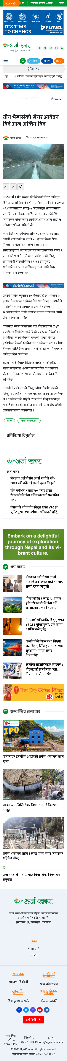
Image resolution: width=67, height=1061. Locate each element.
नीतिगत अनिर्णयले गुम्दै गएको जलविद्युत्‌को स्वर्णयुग (30, 76)
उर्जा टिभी (31, 1019)
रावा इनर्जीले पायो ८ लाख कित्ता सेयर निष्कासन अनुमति (31, 877)
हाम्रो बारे (33, 949)
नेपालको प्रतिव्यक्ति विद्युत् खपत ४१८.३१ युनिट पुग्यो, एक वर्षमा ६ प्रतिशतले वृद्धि (34, 510)
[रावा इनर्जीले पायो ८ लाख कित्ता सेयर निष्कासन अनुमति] (33, 867)
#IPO (9, 421)
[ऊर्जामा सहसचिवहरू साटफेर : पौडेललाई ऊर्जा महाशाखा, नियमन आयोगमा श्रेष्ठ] (12, 670)
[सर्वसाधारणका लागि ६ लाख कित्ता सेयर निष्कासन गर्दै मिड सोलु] (33, 832)
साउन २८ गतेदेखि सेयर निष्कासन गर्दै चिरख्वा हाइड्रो (30, 807)
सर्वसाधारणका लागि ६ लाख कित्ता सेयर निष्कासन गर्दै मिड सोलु (33, 856)
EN (60, 61)
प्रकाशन (35, 61)
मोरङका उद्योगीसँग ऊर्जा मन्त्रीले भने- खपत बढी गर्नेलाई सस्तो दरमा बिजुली (32, 481)
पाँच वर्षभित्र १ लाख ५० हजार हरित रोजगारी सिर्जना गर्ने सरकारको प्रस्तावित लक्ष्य (34, 496)
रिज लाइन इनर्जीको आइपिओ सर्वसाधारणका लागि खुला (33, 759)
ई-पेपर (48, 61)
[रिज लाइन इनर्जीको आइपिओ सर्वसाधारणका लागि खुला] (33, 735)
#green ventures (29, 421)
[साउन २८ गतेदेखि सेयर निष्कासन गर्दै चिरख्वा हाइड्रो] (33, 784)
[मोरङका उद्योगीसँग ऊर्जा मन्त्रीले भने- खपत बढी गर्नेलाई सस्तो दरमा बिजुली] (12, 583)
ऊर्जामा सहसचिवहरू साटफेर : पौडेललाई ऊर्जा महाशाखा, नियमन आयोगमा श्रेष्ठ (44, 670)
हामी (34, 956)
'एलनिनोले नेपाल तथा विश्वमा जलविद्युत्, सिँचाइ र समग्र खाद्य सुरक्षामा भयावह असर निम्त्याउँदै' (44, 648)
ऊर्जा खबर (15, 138)
